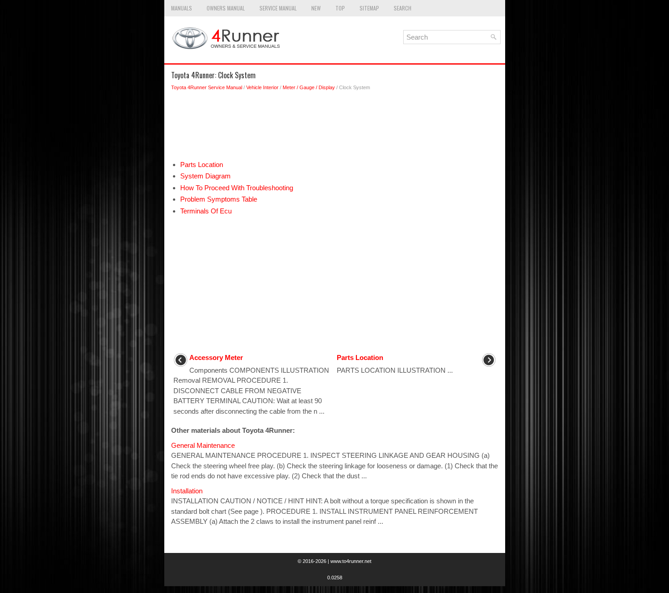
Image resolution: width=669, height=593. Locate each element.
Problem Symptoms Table (218, 199)
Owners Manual (226, 8)
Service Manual (278, 8)
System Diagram (205, 176)
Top (340, 8)
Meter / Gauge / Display (309, 87)
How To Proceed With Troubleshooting (236, 188)
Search (402, 8)
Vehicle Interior (262, 87)
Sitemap (369, 8)
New (316, 8)
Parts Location (201, 164)
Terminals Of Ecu (206, 211)
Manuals (181, 8)
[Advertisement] (334, 128)
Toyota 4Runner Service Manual (206, 87)
